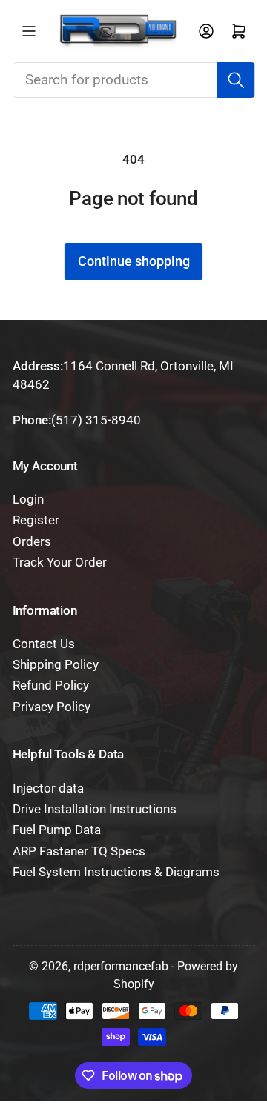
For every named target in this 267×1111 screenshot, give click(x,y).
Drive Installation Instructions (95, 809)
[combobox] (134, 80)
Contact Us (44, 644)
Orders (32, 542)
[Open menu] (29, 31)
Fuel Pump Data (57, 830)
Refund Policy (51, 685)
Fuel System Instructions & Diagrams (116, 872)
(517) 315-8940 (96, 420)
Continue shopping (134, 261)
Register (36, 520)
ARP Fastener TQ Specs (79, 851)
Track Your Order (60, 563)
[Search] (236, 80)
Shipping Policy (56, 665)
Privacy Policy (51, 707)
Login (28, 500)
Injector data (48, 788)
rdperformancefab (120, 966)
